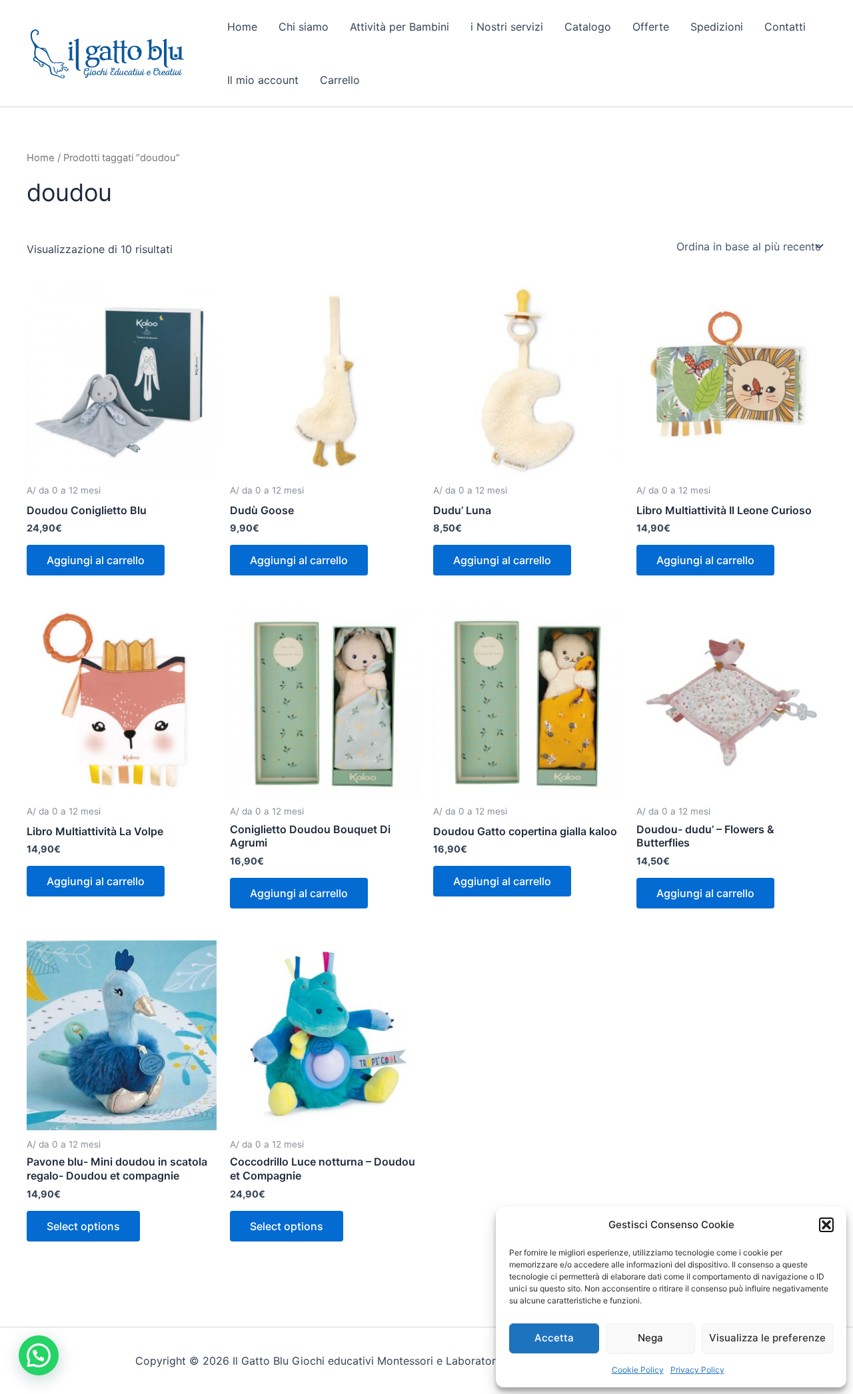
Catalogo (587, 26)
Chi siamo (304, 26)
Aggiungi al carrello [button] (96, 560)
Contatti (785, 26)
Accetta (554, 1337)
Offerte (650, 26)
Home (242, 26)
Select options (83, 1226)
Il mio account (263, 80)
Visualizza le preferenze (767, 1337)
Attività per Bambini (399, 26)
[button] (826, 1224)
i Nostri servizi (506, 26)
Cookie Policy (638, 1370)
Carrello (340, 80)
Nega (650, 1337)
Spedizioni (716, 26)
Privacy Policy (697, 1370)
